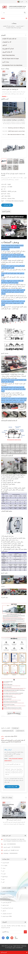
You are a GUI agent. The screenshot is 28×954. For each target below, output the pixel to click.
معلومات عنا (4, 865)
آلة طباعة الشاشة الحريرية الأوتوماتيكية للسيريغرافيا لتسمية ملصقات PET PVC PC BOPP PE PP (13, 741)
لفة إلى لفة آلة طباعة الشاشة (8, 891)
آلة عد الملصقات (6, 42)
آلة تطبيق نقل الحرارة (6, 902)
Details (4, 96)
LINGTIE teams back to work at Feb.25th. (17, 131)
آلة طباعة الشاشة (19, 731)
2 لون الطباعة (15, 728)
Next (25, 80)
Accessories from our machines (12, 65)
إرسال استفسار (10, 787)
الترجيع (3, 894)
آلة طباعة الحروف (7, 52)
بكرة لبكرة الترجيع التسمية (7, 908)
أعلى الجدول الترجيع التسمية (8, 897)
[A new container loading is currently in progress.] (14, 110)
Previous (2, 80)
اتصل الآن (6, 205)
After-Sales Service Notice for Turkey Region (18, 134)
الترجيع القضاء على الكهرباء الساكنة (10, 89)
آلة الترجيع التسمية (6, 899)
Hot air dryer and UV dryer (10, 59)
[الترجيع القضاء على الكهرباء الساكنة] (14, 78)
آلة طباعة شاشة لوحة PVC (11, 736)
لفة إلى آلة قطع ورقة (8, 49)
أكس (3, 882)
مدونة (3, 879)
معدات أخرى (5, 62)
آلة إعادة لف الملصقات (6, 913)
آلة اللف (4, 45)
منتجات (3, 868)
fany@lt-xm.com (15, 850)
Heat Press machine (8, 55)
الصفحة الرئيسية (19, 26)
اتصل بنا (4, 874)
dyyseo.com (20, 947)
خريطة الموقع (5, 876)
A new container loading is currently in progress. (14, 120)
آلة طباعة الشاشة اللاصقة (8, 731)
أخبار (3, 871)
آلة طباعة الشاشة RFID (7, 916)
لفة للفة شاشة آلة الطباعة (8, 26)
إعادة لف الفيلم (5, 905)
